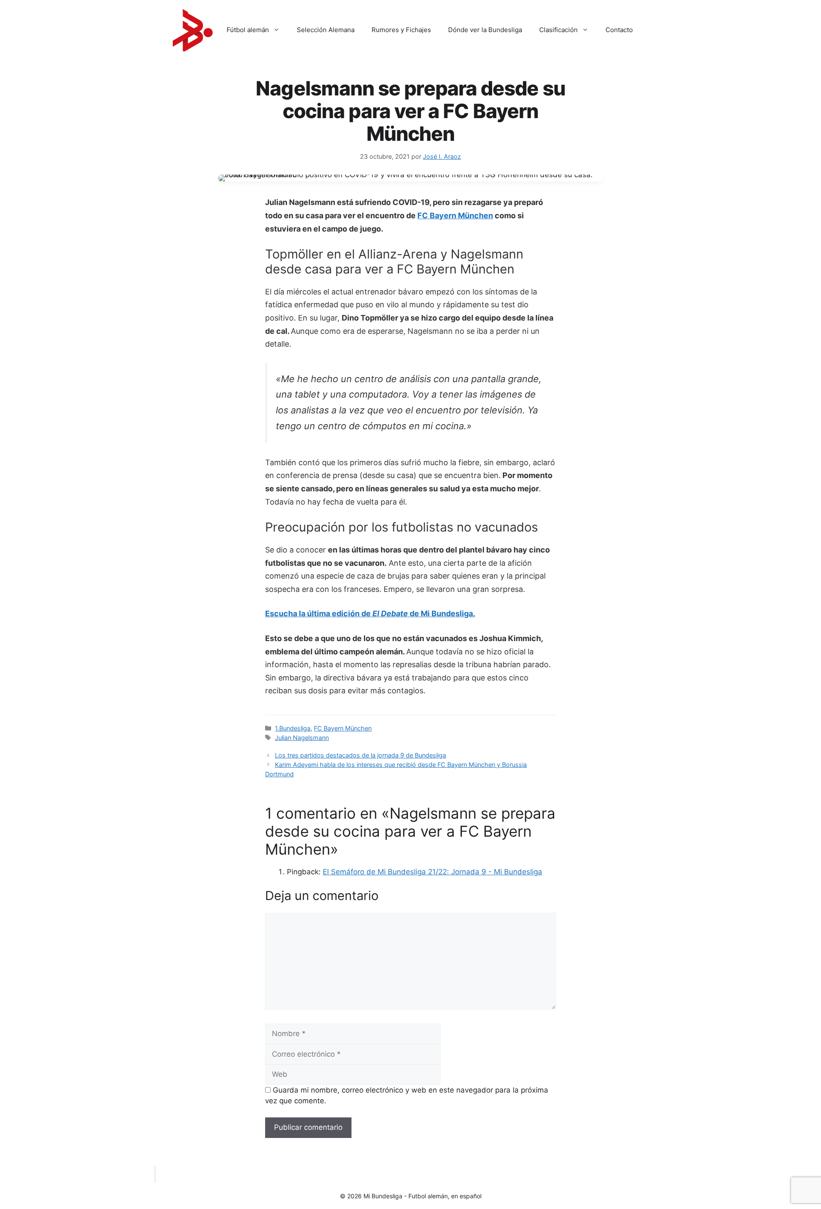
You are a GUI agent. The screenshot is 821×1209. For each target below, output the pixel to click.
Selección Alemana (325, 30)
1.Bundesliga (292, 728)
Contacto (619, 30)
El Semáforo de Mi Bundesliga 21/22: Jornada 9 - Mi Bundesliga (432, 871)
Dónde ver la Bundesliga (485, 30)
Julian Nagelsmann (302, 737)
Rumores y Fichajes (401, 30)
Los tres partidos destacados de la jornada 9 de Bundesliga (360, 755)
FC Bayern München (455, 215)
